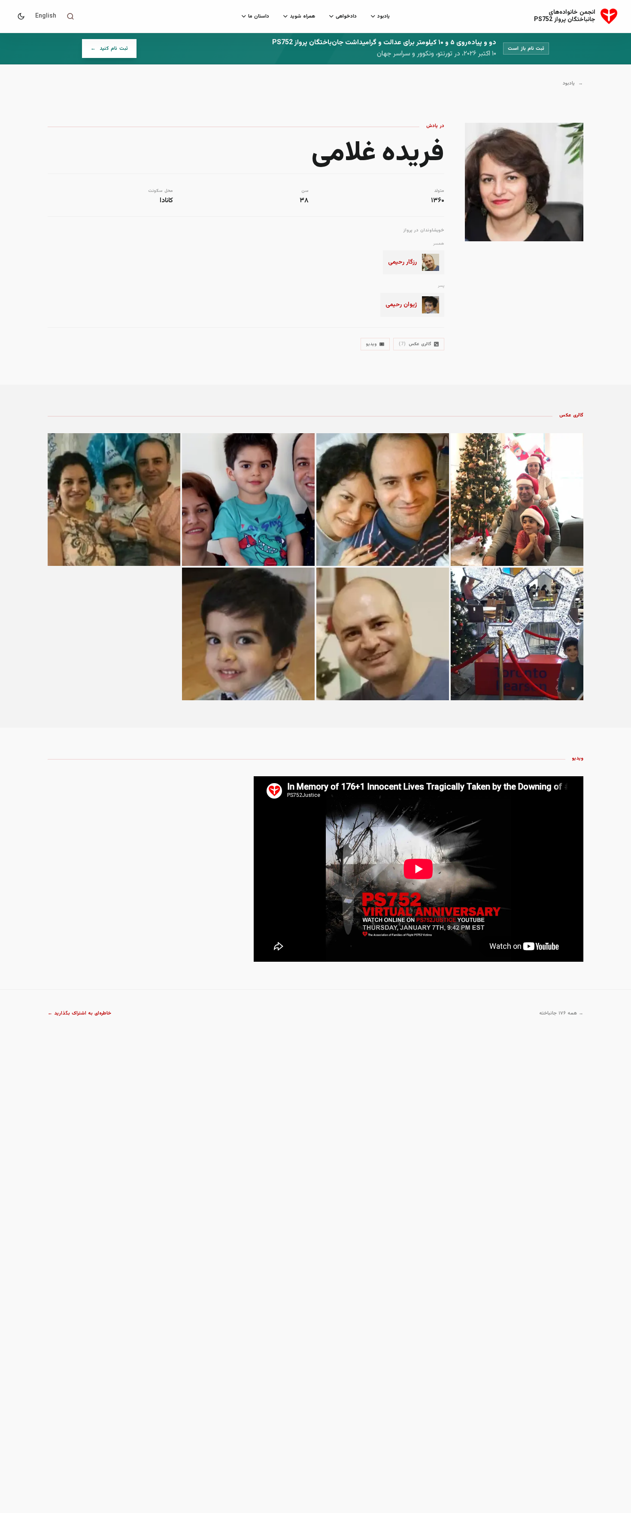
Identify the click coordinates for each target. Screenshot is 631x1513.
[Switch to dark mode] (21, 16)
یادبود (383, 16)
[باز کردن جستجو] (70, 16)
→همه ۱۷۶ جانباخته (561, 1013)
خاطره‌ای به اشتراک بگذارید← (80, 1013)
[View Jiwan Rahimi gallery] (517, 634)
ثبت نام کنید (105, 50)
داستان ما (258, 16)
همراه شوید (302, 16)
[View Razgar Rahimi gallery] (517, 499)
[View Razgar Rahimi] (382, 634)
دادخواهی (346, 16)
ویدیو (371, 344)
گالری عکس (415, 344)
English (45, 16)
